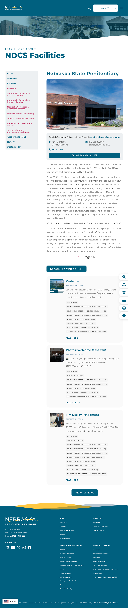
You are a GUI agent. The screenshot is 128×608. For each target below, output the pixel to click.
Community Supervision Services (105, 569)
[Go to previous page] (78, 257)
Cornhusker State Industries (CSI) (105, 577)
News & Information (71, 546)
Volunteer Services (100, 565)
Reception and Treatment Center (19, 124)
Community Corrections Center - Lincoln (18, 94)
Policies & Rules (65, 558)
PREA (62, 569)
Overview (12, 78)
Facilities (11, 83)
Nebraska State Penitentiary (20, 113)
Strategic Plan (14, 147)
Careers (97, 518)
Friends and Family (100, 554)
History (10, 142)
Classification (98, 573)
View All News (84, 492)
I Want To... (106, 8)
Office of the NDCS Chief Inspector (72, 565)
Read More (72, 338)
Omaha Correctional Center (20, 118)
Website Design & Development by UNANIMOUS (99, 603)
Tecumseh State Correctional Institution (18, 131)
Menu (121, 8)
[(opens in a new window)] (7, 548)
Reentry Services (99, 561)
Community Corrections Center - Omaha (18, 101)
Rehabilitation (101, 546)
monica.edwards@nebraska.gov (105, 137)
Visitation (11, 88)
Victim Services (65, 573)
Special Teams (98, 530)
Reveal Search (89, 8)
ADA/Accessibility (66, 577)
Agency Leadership (17, 137)
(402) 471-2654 (19, 536)
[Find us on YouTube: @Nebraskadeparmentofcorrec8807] (13, 548)
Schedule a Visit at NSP (85, 155)
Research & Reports (67, 554)
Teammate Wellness (100, 526)
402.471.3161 (58, 149)
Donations (63, 585)
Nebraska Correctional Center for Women (18, 108)
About (10, 73)
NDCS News (64, 550)
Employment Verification (69, 581)
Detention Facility (66, 589)
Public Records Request (68, 561)
